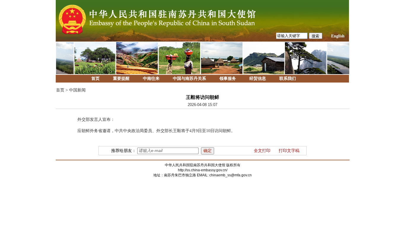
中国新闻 (77, 90)
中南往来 (151, 78)
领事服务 (227, 78)
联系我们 (287, 78)
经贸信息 (257, 78)
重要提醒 (121, 78)
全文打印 (262, 150)
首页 (95, 78)
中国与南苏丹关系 (189, 78)
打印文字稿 (289, 150)
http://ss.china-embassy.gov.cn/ (202, 170)
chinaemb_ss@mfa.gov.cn (230, 175)
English (338, 36)
